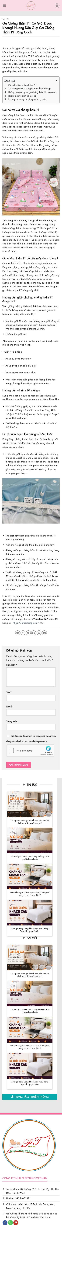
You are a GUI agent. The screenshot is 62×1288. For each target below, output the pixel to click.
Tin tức (6, 19)
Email (10, 706)
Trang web (11, 721)
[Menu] (4, 5)
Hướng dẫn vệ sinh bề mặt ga (22, 95)
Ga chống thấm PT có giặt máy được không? (29, 88)
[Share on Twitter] (28, 632)
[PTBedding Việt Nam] (31, 5)
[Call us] (10, 1222)
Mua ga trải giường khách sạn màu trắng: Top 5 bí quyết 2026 (30, 930)
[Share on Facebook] (23, 632)
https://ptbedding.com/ (26, 622)
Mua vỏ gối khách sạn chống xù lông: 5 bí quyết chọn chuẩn (29, 857)
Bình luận (11, 664)
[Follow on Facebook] (5, 1222)
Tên (9, 692)
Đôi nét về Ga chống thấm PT (22, 84)
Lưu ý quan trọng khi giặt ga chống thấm (27, 99)
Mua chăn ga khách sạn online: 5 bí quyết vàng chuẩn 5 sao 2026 (29, 893)
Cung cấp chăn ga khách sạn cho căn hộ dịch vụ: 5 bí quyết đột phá (30, 821)
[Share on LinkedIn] (44, 632)
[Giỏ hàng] (57, 5)
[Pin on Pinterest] (39, 632)
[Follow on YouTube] (15, 1222)
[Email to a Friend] (33, 632)
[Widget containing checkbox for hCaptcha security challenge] (30, 750)
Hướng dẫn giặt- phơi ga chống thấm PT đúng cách (32, 92)
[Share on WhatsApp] (17, 632)
